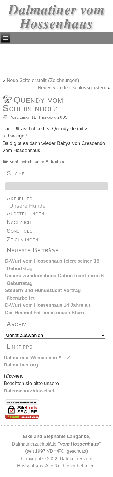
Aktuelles (54, 161)
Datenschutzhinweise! (29, 391)
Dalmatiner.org (21, 365)
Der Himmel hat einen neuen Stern (44, 312)
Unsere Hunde (27, 206)
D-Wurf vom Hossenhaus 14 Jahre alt (47, 305)
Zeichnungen (22, 239)
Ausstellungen (25, 213)
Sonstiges (20, 231)
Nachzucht (20, 222)
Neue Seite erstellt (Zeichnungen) (43, 80)
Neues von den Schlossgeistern (72, 87)
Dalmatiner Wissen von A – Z (37, 357)
